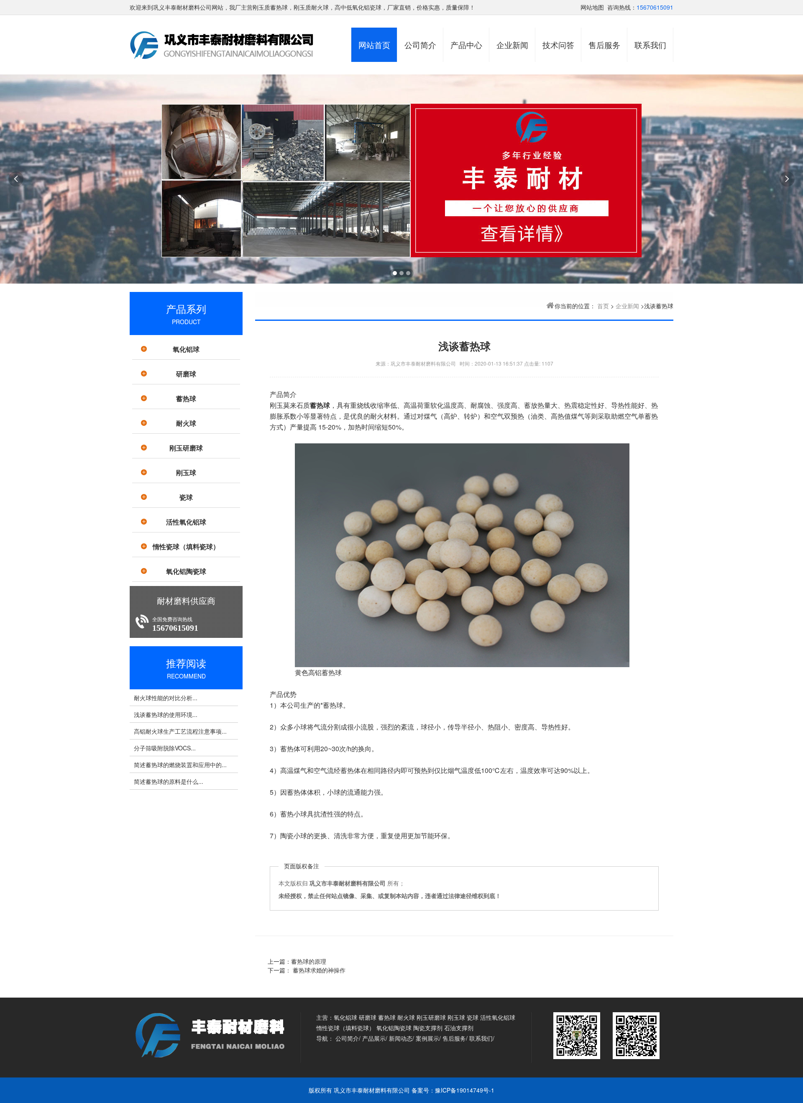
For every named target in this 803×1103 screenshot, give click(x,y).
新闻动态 (400, 1038)
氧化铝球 (186, 349)
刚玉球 (186, 472)
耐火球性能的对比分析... (165, 698)
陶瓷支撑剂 (427, 1028)
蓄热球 (186, 398)
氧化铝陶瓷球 (186, 571)
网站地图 (592, 7)
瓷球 (186, 497)
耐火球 (186, 423)
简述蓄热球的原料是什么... (168, 781)
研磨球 (186, 374)
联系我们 (650, 44)
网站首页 (374, 44)
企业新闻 (512, 44)
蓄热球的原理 (308, 961)
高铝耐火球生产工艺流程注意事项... (180, 731)
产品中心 (466, 44)
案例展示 (427, 1038)
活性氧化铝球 (186, 522)
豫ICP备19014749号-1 (464, 1090)
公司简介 (420, 44)
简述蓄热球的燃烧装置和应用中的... (180, 764)
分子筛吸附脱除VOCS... (165, 748)
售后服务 (604, 44)
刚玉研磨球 (186, 448)
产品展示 (374, 1038)
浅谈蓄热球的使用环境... (165, 714)
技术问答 (558, 44)
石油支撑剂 (458, 1028)
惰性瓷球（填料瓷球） (186, 546)
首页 (603, 306)
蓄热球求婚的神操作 (318, 970)
